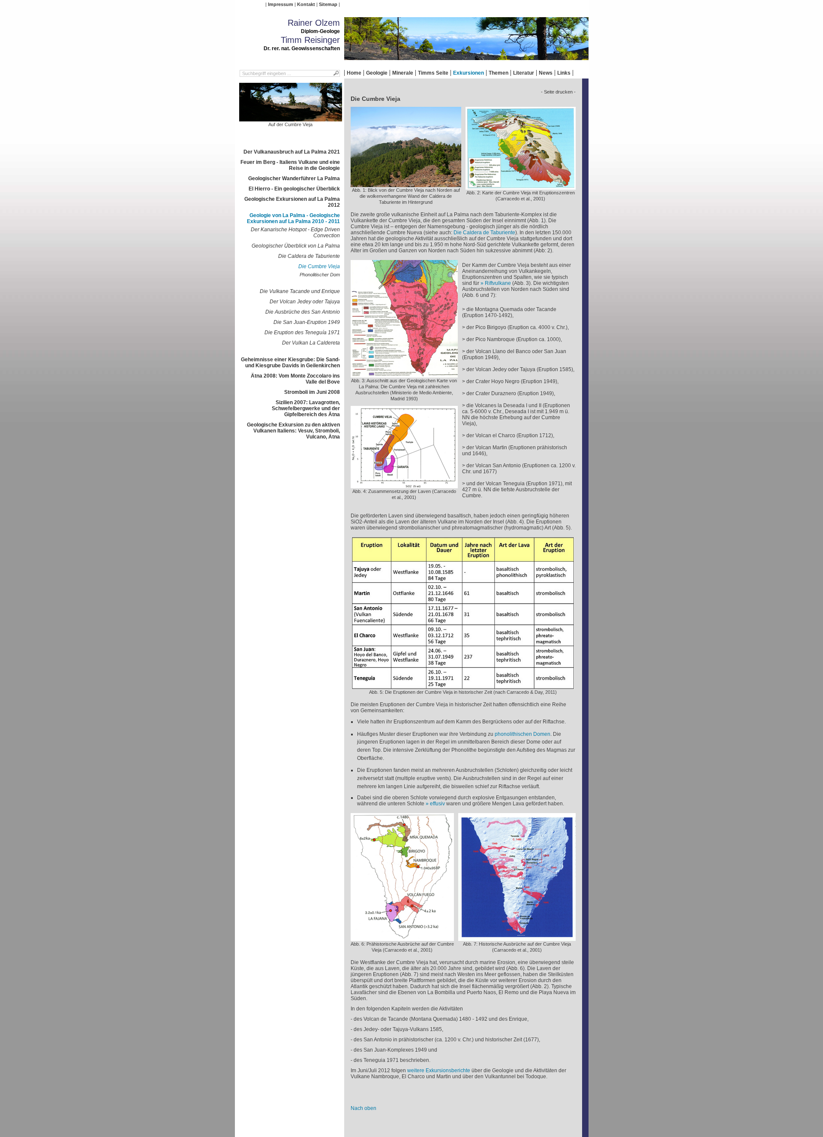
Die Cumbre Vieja (319, 266)
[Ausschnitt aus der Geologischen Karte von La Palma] (404, 375)
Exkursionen (468, 73)
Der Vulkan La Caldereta (311, 343)
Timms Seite (433, 73)
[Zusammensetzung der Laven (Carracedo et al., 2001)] (404, 485)
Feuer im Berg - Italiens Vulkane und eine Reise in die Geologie (290, 165)
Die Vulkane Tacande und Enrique (300, 291)
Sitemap (328, 4)
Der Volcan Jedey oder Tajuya (305, 302)
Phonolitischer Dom (320, 274)
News (546, 73)
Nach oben (363, 1108)
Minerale (402, 73)
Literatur (523, 73)
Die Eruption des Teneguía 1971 (302, 333)
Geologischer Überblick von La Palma (296, 246)
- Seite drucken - (558, 91)
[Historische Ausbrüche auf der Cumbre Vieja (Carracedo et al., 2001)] (517, 938)
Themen (498, 73)
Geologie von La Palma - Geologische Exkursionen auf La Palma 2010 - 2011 (293, 218)
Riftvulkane (498, 283)
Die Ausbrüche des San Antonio (302, 312)
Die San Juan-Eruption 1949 (306, 322)
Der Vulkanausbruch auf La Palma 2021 (291, 152)
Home (354, 73)
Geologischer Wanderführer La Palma (294, 178)
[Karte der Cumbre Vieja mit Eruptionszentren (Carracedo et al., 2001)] (521, 187)
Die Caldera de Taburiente (309, 256)
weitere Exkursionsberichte (438, 1070)
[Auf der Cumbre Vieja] (290, 118)
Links (564, 73)
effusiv (437, 804)
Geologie (376, 73)
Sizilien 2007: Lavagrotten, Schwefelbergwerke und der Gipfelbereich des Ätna (306, 408)
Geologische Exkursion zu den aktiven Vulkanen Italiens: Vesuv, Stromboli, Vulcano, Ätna (293, 431)
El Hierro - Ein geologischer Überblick (294, 189)
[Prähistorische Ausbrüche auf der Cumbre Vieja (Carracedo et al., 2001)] (402, 938)
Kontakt (306, 4)
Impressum (280, 4)
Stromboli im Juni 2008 (312, 392)
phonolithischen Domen (522, 734)
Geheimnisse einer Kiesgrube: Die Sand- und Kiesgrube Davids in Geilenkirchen (290, 363)
